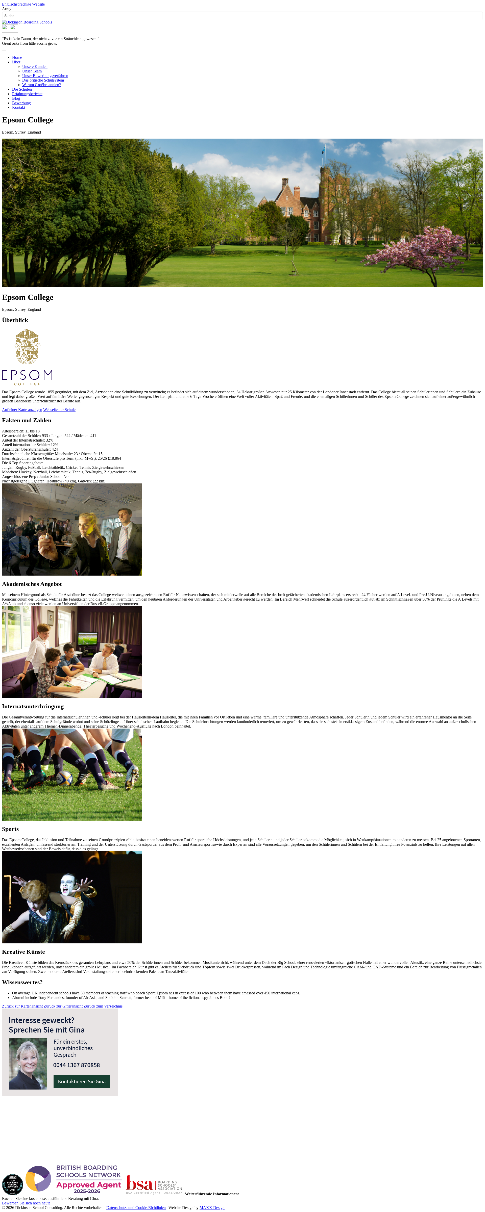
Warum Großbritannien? (41, 85)
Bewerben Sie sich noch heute (26, 1203)
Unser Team (32, 71)
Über (16, 62)
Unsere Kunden (34, 66)
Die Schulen (22, 89)
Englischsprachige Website (23, 4)
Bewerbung (21, 103)
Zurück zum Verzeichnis (103, 1006)
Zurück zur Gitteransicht (63, 1006)
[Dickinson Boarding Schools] (27, 22)
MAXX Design (212, 1207)
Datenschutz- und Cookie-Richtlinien (136, 1207)
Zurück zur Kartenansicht (22, 1006)
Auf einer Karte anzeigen (22, 409)
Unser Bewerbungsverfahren (45, 75)
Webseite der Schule (59, 409)
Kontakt (18, 107)
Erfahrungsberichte (27, 94)
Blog (16, 98)
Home (17, 57)
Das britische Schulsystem (43, 80)
